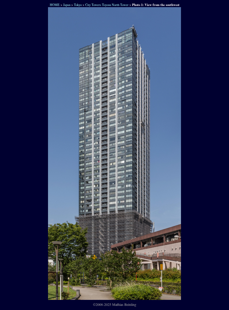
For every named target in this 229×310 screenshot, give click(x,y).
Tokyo (78, 5)
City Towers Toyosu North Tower (107, 5)
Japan (66, 5)
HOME (54, 5)
